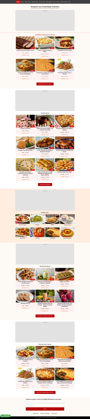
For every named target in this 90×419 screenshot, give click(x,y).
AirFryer (26, 1)
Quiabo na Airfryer (65, 281)
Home (22, 1)
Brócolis (37, 224)
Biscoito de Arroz (25, 303)
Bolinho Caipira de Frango (65, 172)
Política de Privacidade (44, 413)
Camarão (37, 238)
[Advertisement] (45, 21)
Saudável (58, 1)
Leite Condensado (67, 238)
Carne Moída (52, 238)
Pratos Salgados (49, 1)
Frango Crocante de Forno (25, 150)
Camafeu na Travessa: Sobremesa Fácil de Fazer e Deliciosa (25, 173)
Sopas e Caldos (64, 1)
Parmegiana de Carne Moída (65, 50)
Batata (52, 224)
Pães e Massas (42, 1)
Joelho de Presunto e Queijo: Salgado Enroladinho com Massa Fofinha (45, 173)
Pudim (54, 1)
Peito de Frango (22, 224)
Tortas (69, 1)
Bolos (30, 1)
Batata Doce (22, 238)
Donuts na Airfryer (25, 128)
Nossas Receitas (35, 1)
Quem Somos (35, 413)
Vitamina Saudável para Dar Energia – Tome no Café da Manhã (45, 305)
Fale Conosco (54, 413)
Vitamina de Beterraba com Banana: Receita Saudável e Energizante (64, 305)
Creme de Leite (67, 224)
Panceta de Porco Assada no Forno (25, 50)
